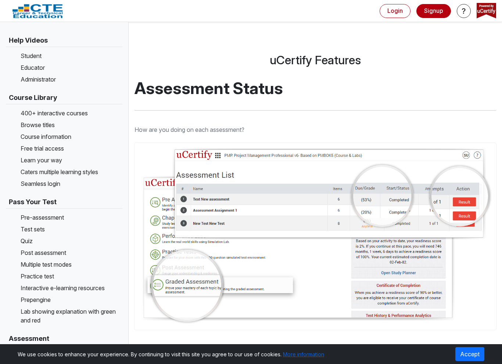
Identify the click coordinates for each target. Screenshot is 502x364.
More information (303, 354)
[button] (464, 11)
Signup (433, 10)
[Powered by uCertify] (486, 11)
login (395, 10)
